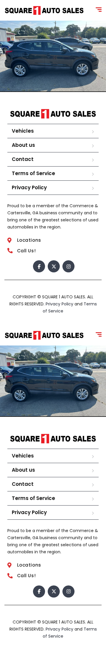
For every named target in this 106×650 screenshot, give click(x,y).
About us (23, 145)
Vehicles (23, 130)
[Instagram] (68, 266)
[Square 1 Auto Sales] (44, 10)
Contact (23, 159)
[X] (54, 266)
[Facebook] (39, 266)
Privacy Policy (29, 187)
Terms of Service (33, 173)
